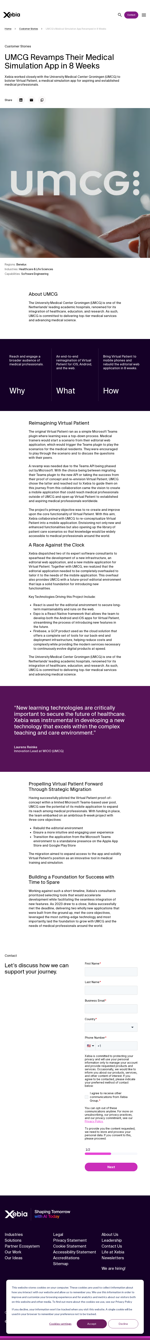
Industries (14, 1234)
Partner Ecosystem (22, 1246)
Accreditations (66, 1257)
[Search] (120, 15)
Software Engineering (34, 274)
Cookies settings (60, 1323)
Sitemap (60, 1263)
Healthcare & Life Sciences (36, 269)
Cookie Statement (69, 1246)
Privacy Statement (70, 1240)
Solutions (13, 1240)
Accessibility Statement (74, 1252)
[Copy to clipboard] (42, 100)
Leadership (112, 1240)
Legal (58, 1234)
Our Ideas (13, 1257)
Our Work (13, 1252)
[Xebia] (11, 15)
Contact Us (112, 1246)
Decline (123, 1323)
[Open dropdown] (143, 15)
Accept (91, 1323)
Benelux (21, 264)
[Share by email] (31, 100)
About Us (110, 1234)
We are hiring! (113, 1268)
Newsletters (113, 1257)
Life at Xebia (113, 1252)
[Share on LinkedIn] (21, 100)
